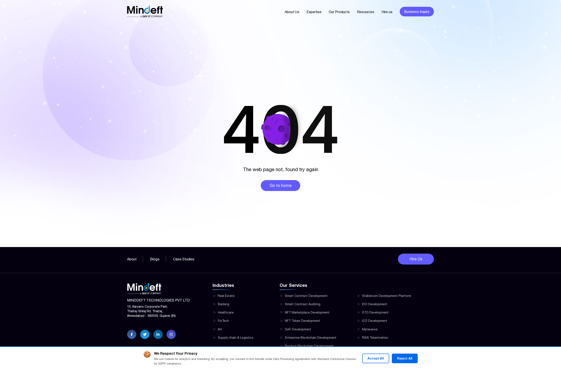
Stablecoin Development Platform (386, 296)
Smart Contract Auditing (302, 304)
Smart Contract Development (306, 296)
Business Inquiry (417, 12)
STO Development (375, 312)
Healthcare (226, 312)
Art (220, 329)
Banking (223, 304)
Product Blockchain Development (309, 346)
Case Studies (183, 259)
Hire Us (416, 259)
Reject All (404, 358)
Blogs (155, 259)
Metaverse (369, 329)
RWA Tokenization (375, 337)
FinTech (223, 321)
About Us (292, 12)
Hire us (387, 12)
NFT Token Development (302, 321)
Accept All (375, 358)
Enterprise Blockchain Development (310, 337)
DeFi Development (298, 329)
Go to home (280, 185)
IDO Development (374, 304)
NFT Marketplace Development (307, 312)
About (132, 259)
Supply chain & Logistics (235, 337)
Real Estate (226, 296)
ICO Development (374, 321)
